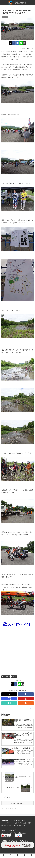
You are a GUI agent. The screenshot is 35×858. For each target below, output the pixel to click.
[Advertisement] (17, 655)
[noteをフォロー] (9, 703)
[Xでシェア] (10, 43)
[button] (24, 43)
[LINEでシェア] (21, 43)
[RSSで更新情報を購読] (26, 703)
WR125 (15, 676)
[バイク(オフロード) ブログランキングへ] (6, 835)
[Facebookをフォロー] (26, 694)
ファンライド (6, 676)
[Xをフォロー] (9, 694)
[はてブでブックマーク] (17, 43)
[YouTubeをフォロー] (26, 698)
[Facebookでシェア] (14, 43)
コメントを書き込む (17, 803)
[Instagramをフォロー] (9, 698)
